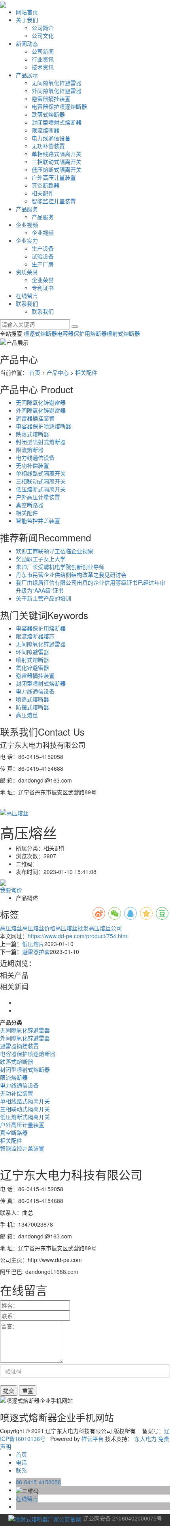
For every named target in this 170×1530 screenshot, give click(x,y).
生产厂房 (43, 264)
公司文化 (43, 35)
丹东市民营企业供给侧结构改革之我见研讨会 (71, 574)
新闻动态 (27, 43)
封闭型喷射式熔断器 (56, 122)
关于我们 (27, 20)
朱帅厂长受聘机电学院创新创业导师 (60, 567)
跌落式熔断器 (48, 114)
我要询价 (11, 890)
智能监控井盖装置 (54, 201)
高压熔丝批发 (72, 928)
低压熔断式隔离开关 (56, 169)
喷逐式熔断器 (40, 333)
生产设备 (43, 248)
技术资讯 (43, 67)
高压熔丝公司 (105, 928)
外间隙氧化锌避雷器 (56, 91)
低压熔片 (33, 944)
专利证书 (43, 288)
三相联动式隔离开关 (56, 161)
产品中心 (58, 372)
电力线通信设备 (51, 138)
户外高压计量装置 (54, 177)
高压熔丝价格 (38, 928)
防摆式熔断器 (32, 707)
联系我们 (27, 303)
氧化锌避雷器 (32, 667)
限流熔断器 (45, 130)
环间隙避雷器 (32, 652)
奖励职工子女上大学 (41, 559)
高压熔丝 (27, 715)
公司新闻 (43, 51)
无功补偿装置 (48, 146)
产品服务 (27, 209)
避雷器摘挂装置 (51, 98)
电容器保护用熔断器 (82, 333)
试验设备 (43, 256)
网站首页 (27, 12)
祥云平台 (92, 1439)
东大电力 (145, 1439)
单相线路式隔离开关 (56, 154)
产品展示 (27, 75)
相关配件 (43, 193)
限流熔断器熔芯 (35, 636)
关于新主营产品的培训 (43, 598)
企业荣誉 (43, 280)
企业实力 (27, 240)
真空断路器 (45, 185)
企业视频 (27, 225)
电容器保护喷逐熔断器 (59, 106)
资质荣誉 (27, 272)
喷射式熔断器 (123, 333)
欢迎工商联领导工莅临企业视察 (54, 551)
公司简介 (43, 28)
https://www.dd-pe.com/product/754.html (78, 936)
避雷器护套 (36, 952)
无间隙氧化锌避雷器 (56, 83)
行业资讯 (43, 59)
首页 (34, 372)
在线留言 (27, 295)
